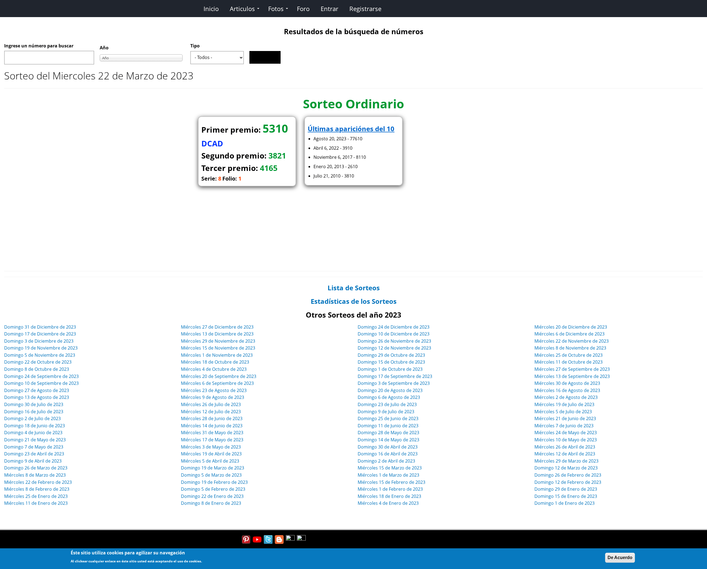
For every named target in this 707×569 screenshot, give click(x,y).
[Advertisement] (353, 226)
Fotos (276, 8)
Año (104, 48)
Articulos (242, 8)
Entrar (329, 8)
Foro (303, 8)
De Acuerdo (620, 557)
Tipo (195, 46)
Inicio (211, 8)
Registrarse (365, 8)
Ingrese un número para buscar (38, 46)
